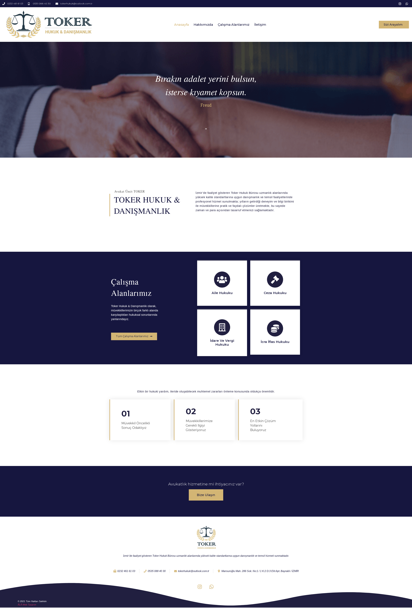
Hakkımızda (203, 25)
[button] (394, 24)
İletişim (260, 25)
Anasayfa (181, 25)
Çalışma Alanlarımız (233, 25)
